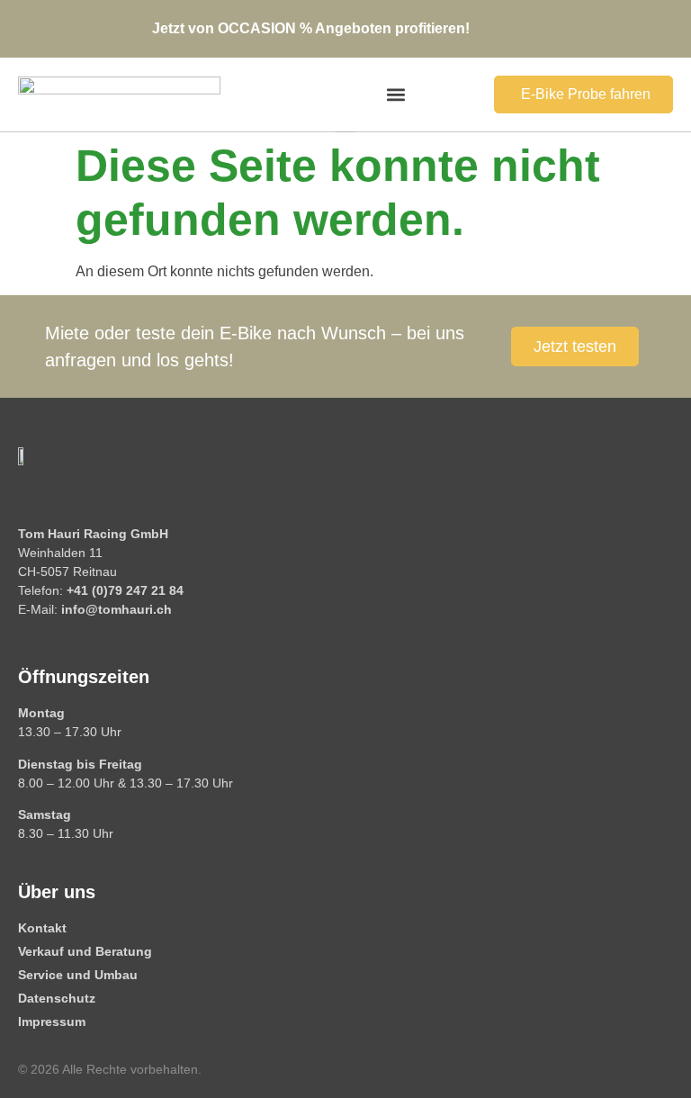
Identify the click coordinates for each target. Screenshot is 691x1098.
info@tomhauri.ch (116, 609)
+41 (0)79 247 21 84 (125, 590)
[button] (396, 95)
